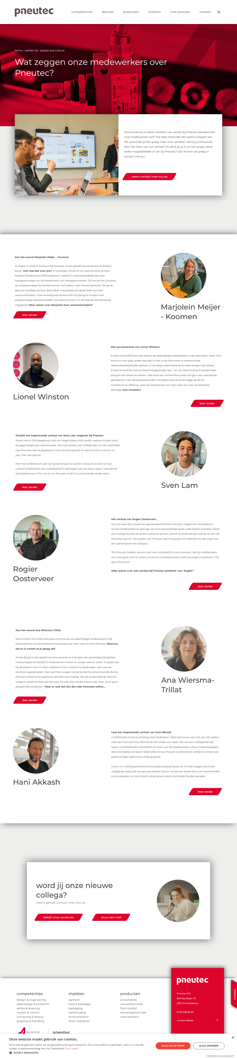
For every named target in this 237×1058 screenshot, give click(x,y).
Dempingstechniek (133, 1012)
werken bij (31, 50)
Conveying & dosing (30, 1016)
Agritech (74, 999)
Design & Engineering (31, 999)
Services (108, 12)
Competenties (82, 12)
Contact (205, 12)
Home (18, 50)
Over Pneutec (180, 12)
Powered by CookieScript (220, 1056)
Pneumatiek (128, 999)
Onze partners (129, 1016)
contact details (185, 1020)
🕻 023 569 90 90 (185, 1012)
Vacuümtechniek (131, 1004)
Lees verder (72, 1048)
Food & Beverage (80, 1004)
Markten (154, 12)
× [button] (232, 1037)
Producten (131, 12)
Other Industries (79, 1021)
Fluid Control (128, 1008)
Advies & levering (28, 1008)
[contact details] (217, 1020)
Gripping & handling (30, 1021)
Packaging (76, 1008)
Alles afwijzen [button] (208, 1045)
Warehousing (77, 1012)
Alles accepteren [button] (173, 1045)
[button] (79, 1052)
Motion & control (28, 1012)
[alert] (118, 1046)
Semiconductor (79, 1016)
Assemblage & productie (33, 1004)
